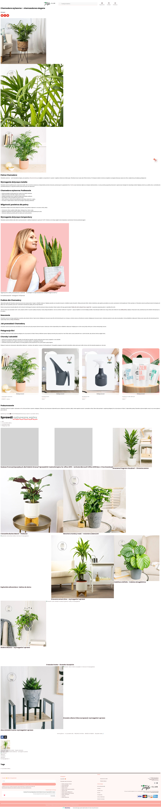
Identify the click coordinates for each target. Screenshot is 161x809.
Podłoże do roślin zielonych (128, 396)
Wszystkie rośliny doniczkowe (66, 781)
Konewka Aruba (45, 396)
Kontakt (109, 4)
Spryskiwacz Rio (85, 396)
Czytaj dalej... (53, 795)
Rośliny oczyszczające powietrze (68, 789)
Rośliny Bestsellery (65, 785)
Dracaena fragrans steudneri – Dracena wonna (131, 468)
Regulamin (48, 805)
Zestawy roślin (64, 790)
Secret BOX (62, 778)
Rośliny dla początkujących (67, 791)
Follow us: (153, 778)
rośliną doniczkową (33, 178)
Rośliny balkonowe (65, 797)
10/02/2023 (13, 413)
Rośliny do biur (64, 787)
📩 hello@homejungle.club (153, 777)
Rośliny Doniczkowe (155, 780)
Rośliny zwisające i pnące (67, 783)
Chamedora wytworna (7, 396)
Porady (98, 788)
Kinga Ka (6, 413)
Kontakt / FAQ (100, 790)
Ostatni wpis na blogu (51, 790)
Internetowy (153, 779)
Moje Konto (102, 4)
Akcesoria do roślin (104, 778)
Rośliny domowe (65, 786)
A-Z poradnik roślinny (34, 413)
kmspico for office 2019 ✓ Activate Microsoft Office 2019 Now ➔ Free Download (84, 467)
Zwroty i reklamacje (100, 796)
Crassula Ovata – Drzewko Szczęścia (60, 665)
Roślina (72, 185)
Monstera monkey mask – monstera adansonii (81, 534)
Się (99, 794)
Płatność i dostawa (100, 799)
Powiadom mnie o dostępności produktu (20, 401)
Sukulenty (63, 795)
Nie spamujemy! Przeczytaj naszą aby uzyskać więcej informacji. (16, 787)
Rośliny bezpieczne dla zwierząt (68, 793)
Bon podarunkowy (101, 786)
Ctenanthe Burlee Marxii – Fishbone (14, 534)
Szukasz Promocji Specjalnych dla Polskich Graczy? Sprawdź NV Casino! (28, 467)
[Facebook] (2, 737)
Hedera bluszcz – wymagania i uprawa (15, 647)
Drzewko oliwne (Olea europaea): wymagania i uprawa (84, 718)
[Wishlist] (37, 350)
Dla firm (98, 792)
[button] (2, 15)
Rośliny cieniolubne (65, 794)
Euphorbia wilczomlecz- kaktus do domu (16, 587)
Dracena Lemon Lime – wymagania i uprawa (68, 599)
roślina (21, 408)
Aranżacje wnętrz (25, 413)
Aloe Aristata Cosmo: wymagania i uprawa (17, 730)
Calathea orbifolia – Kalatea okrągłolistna (130, 582)
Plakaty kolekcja (103, 781)
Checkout (115, 4)
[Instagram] (5, 737)
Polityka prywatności (55, 805)
